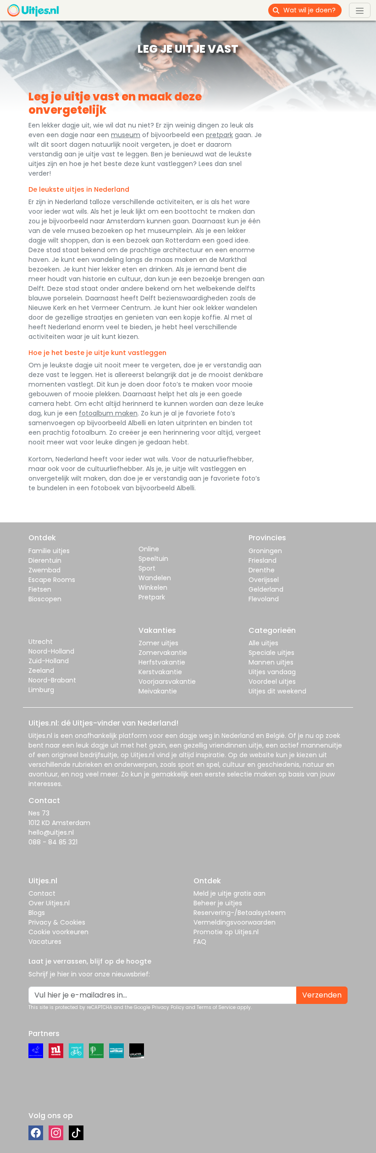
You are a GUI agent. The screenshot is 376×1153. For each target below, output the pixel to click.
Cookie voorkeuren (58, 932)
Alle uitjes (263, 643)
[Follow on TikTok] (76, 1132)
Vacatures (44, 941)
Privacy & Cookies (56, 922)
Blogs (36, 912)
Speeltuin (153, 558)
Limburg (41, 689)
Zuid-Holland (48, 660)
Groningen (265, 550)
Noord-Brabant (52, 680)
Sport (146, 568)
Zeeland (41, 670)
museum (125, 134)
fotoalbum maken (108, 413)
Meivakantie (157, 691)
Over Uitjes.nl (49, 903)
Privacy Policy (168, 1007)
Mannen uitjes (271, 662)
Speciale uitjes (271, 652)
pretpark (219, 134)
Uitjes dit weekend (277, 691)
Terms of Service (216, 1007)
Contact (41, 893)
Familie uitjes (49, 550)
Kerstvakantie (160, 671)
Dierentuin (44, 560)
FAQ (200, 941)
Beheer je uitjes (218, 903)
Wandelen (154, 577)
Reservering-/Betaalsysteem (240, 912)
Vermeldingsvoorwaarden (235, 922)
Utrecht (40, 641)
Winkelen (152, 587)
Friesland (262, 560)
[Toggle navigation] (359, 10)
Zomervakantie (162, 652)
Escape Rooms (51, 579)
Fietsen (39, 589)
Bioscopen (44, 599)
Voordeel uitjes (272, 681)
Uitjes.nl (40, 735)
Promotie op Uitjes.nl (226, 932)
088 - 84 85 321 (52, 842)
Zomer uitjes (158, 643)
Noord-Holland (51, 651)
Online (148, 549)
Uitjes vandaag (272, 671)
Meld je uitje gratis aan (229, 893)
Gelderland (266, 589)
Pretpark (151, 597)
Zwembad (44, 570)
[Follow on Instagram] (56, 1132)
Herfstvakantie (161, 662)
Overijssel (264, 579)
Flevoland (264, 599)
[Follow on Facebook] (35, 1132)
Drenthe (262, 570)
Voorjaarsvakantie (167, 681)
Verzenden (322, 995)
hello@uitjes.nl (51, 832)
